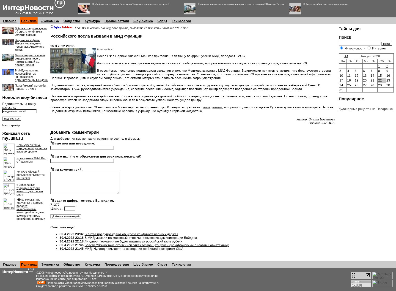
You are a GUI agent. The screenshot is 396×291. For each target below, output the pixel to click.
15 (380, 75)
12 (356, 75)
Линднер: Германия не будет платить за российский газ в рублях (133, 241)
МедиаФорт (98, 272)
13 (365, 75)
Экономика (50, 21)
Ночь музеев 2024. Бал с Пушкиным (31, 160)
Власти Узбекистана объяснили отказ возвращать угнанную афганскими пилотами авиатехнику (157, 245)
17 (341, 80)
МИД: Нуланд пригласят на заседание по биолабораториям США (134, 248)
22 (380, 80)
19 (356, 80)
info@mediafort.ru (146, 275)
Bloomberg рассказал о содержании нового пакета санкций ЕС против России (241, 4)
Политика (29, 21)
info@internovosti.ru (70, 275)
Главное (9, 21)
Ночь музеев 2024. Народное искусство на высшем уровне (31, 148)
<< (346, 56)
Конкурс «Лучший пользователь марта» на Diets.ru (30, 175)
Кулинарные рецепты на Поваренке (366, 109)
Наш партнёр (11, 125)
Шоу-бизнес (143, 21)
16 (388, 75)
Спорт (162, 21)
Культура (92, 21)
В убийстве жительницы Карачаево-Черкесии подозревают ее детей (130, 4)
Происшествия (116, 21)
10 (341, 75)
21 (372, 80)
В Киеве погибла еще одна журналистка (325, 4)
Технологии (181, 21)
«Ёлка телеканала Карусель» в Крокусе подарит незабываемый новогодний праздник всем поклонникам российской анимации (30, 209)
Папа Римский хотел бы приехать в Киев (30, 87)
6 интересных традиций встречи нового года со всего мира (29, 189)
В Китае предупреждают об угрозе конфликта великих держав (31, 31)
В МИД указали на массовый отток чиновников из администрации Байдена (31, 75)
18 (349, 80)
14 (372, 75)
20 (365, 80)
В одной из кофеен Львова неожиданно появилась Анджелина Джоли (29, 45)
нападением (212, 107)
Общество (71, 21)
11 (349, 75)
